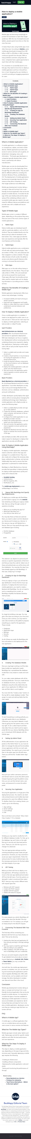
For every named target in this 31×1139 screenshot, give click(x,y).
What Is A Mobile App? (10, 131)
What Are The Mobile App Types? (14, 133)
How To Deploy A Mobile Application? (15, 97)
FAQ (5, 129)
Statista (22, 49)
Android (17, 959)
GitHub (20, 1120)
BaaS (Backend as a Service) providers (14, 381)
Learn (4, 17)
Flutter (26, 959)
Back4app (3, 1109)
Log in (14, 2)
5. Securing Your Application (16, 120)
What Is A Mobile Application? (13, 84)
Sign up (21, 2)
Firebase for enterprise (13, 1080)
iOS (22, 959)
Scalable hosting (9, 477)
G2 (15, 1121)
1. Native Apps (11, 88)
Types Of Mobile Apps (10, 86)
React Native (8, 961)
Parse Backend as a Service (15, 1078)
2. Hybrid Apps (11, 89)
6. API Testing (11, 122)
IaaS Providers (10, 99)
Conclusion (7, 127)
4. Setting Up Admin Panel (15, 118)
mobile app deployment (12, 486)
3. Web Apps (11, 91)
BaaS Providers (11, 101)
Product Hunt (21, 1121)
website (24, 499)
